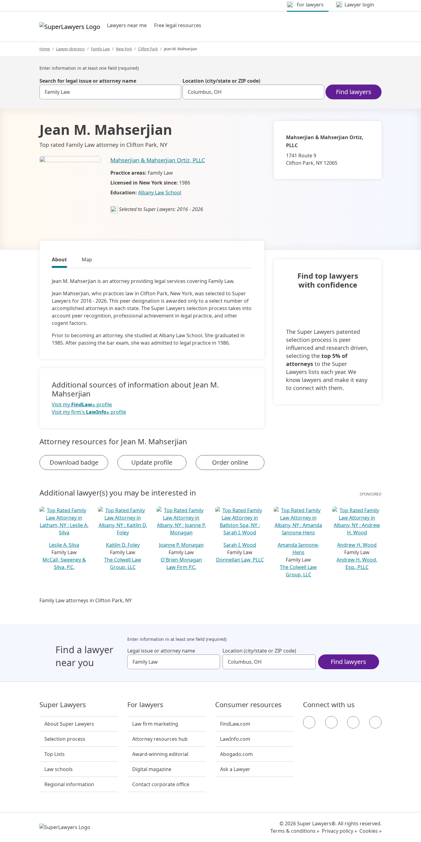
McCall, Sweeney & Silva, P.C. (64, 563)
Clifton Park (148, 49)
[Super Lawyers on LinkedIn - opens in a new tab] (375, 722)
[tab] (59, 260)
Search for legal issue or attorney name (87, 80)
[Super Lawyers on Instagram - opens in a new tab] (331, 722)
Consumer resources (248, 704)
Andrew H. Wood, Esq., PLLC (357, 563)
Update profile (151, 462)
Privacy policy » (339, 830)
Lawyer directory (70, 49)
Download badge (74, 462)
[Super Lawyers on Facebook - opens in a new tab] (309, 722)
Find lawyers (353, 92)
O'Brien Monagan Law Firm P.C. (181, 563)
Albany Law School (159, 192)
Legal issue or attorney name (161, 650)
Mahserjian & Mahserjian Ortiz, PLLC (157, 160)
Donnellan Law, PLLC (240, 559)
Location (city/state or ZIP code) (221, 80)
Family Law (100, 49)
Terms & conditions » (294, 830)
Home (44, 49)
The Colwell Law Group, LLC (122, 563)
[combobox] (110, 92)
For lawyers (145, 704)
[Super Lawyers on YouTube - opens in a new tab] (353, 722)
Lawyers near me (127, 25)
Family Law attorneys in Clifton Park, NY (85, 600)
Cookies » (370, 830)
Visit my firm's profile (89, 412)
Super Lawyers (62, 704)
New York (124, 49)
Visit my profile (82, 404)
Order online (230, 462)
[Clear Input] (174, 92)
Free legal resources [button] (177, 25)
